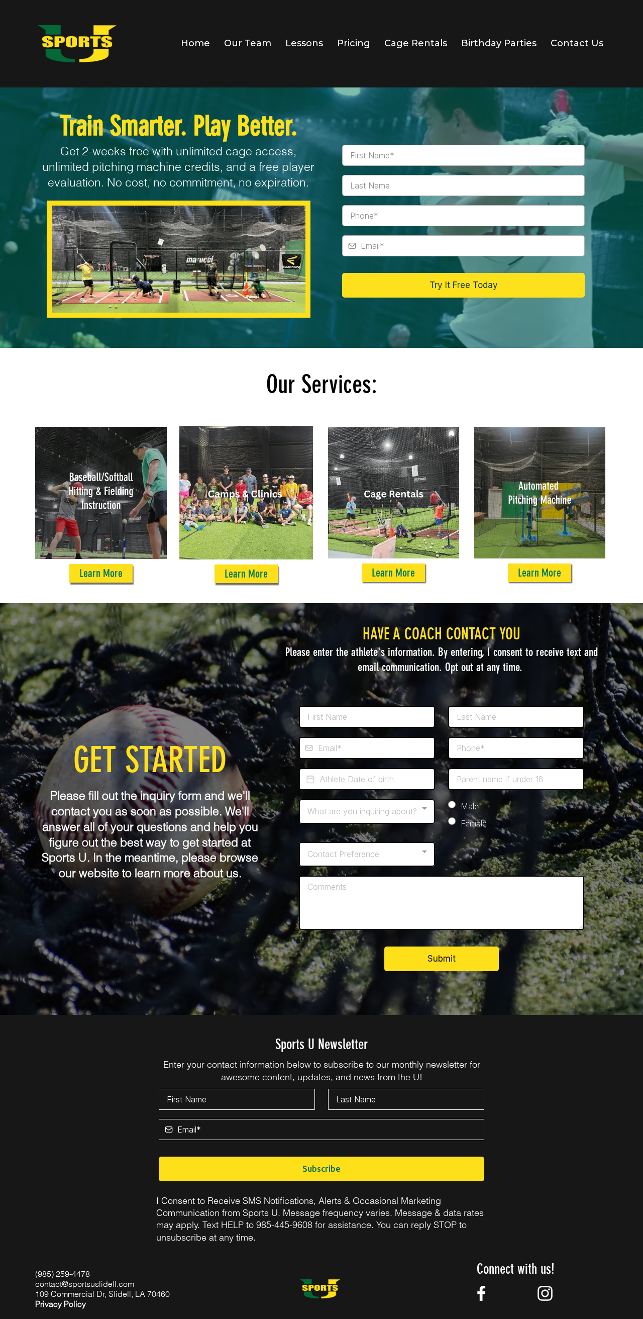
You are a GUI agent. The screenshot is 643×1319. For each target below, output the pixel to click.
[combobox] (367, 811)
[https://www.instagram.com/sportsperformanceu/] (545, 1293)
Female (474, 823)
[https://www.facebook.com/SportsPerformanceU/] (481, 1293)
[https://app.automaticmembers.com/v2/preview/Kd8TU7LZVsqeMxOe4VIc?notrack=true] (77, 43)
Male (470, 806)
